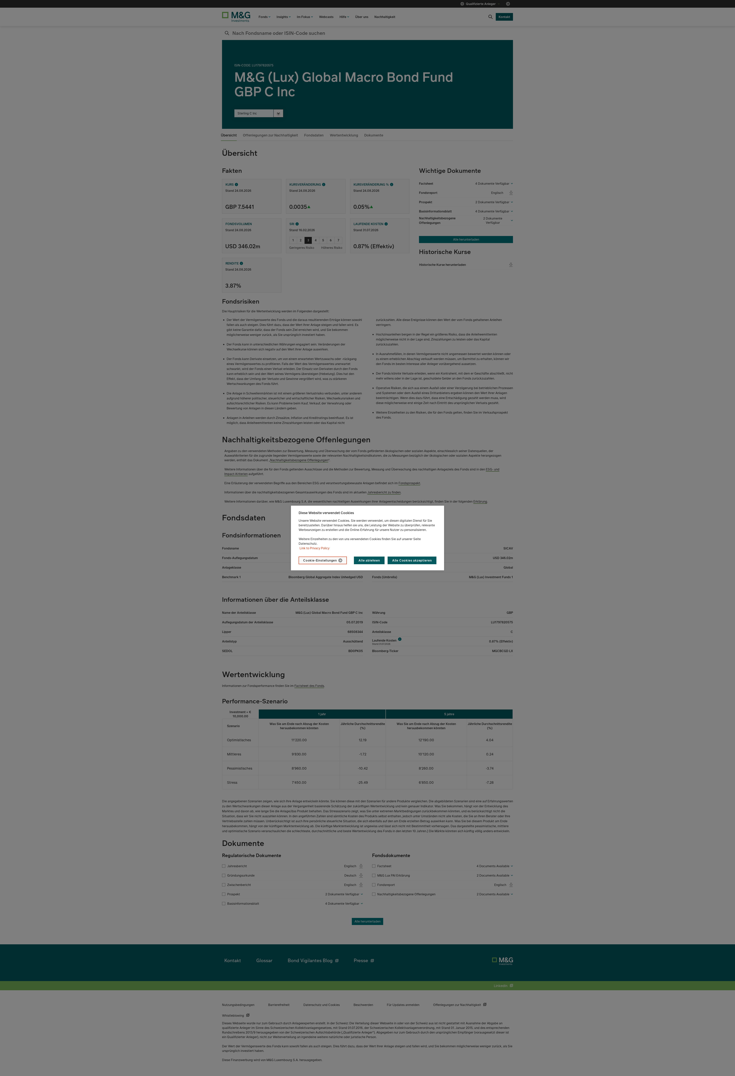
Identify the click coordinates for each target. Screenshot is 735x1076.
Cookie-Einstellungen (320, 560)
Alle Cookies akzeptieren (412, 560)
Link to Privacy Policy (314, 548)
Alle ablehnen (369, 560)
